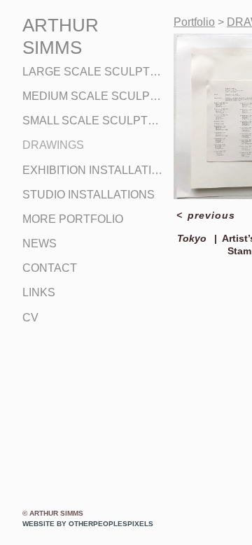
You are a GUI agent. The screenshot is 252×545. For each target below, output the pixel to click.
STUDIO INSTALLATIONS (88, 195)
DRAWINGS (53, 145)
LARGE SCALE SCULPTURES (92, 72)
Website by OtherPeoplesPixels (87, 524)
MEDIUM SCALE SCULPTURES (92, 96)
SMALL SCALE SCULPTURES (92, 120)
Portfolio (194, 22)
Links (38, 292)
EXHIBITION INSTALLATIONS (92, 170)
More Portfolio (72, 219)
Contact (49, 268)
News (39, 243)
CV (30, 318)
